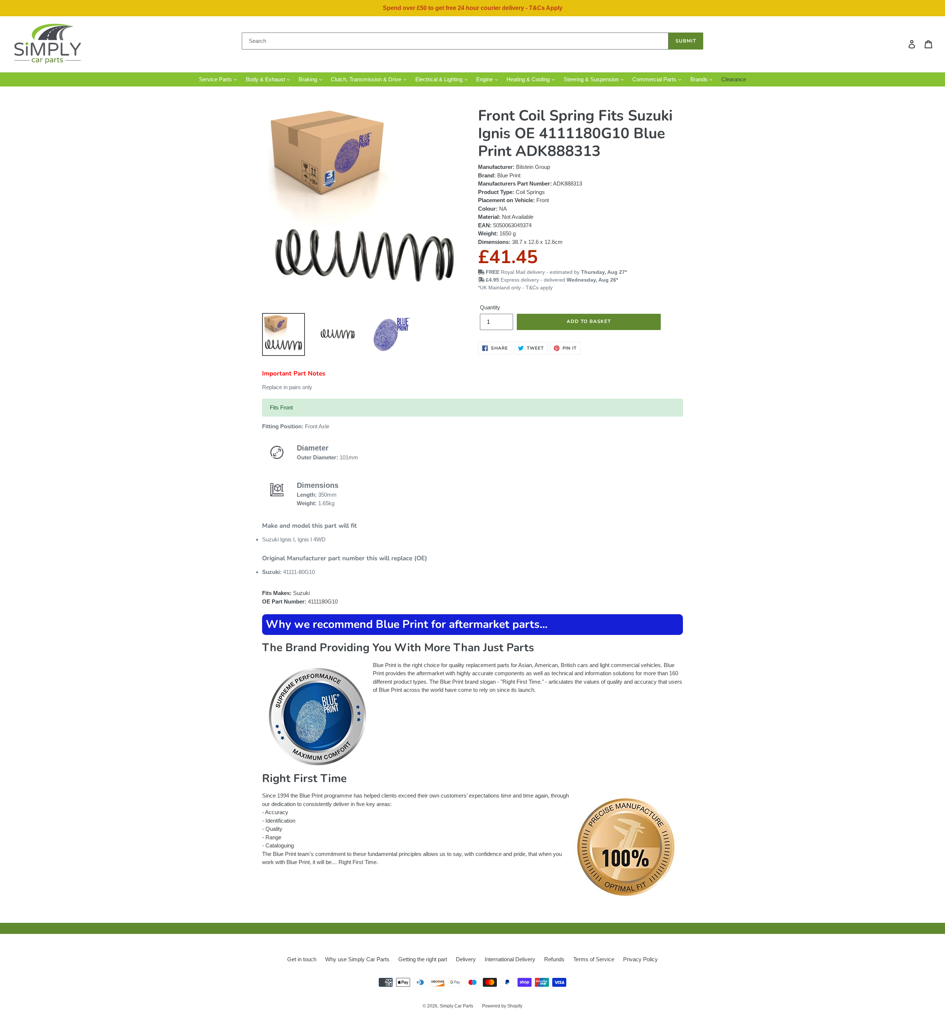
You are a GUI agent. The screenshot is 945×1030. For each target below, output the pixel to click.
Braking (309, 79)
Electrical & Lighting (439, 79)
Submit (686, 41)
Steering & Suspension (592, 79)
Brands (699, 79)
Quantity (490, 307)
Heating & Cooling (528, 79)
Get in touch (301, 959)
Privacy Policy (640, 959)
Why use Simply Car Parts (357, 959)
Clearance (733, 79)
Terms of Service (593, 959)
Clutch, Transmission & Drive (367, 79)
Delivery (466, 959)
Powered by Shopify (502, 1006)
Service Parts (216, 79)
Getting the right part (422, 959)
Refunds (554, 959)
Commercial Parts (655, 79)
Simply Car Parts (456, 1006)
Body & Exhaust (266, 79)
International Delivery (510, 959)
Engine (485, 79)
